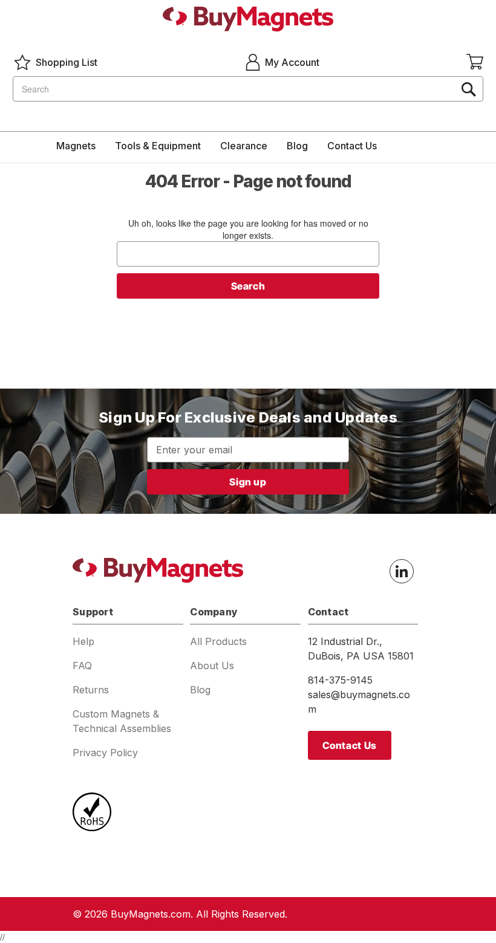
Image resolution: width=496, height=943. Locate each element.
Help (83, 641)
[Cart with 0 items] (474, 62)
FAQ (82, 665)
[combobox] (248, 89)
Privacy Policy (105, 753)
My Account (292, 62)
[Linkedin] (402, 571)
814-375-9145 (340, 680)
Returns (91, 690)
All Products (218, 641)
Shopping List (66, 62)
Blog (297, 146)
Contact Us (352, 146)
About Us (212, 665)
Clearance (243, 146)
